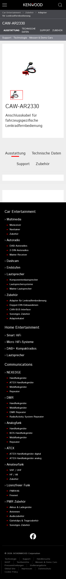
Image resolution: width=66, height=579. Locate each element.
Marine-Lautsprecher (21, 289)
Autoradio (13, 240)
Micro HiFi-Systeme (20, 342)
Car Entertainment (11, 12)
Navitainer (15, 229)
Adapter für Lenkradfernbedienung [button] (24, 14)
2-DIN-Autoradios (19, 250)
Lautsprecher (15, 274)
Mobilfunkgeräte (18, 387)
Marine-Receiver (18, 255)
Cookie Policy (11, 571)
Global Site (10, 568)
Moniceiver (15, 225)
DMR (10, 398)
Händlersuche (43, 559)
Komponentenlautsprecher (24, 280)
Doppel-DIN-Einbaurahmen (24, 305)
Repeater (15, 391)
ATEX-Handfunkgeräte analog (25, 458)
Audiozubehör (17, 516)
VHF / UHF (15, 470)
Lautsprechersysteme (21, 284)
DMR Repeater (18, 412)
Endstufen (13, 267)
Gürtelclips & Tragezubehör (24, 520)
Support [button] (6, 37)
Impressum (27, 568)
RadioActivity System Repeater (27, 417)
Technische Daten (28, 30)
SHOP (7, 562)
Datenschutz (44, 568)
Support (45, 30)
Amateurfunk (15, 464)
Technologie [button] (20, 37)
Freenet (14, 495)
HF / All (14, 474)
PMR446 (14, 491)
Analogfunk (14, 423)
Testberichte (23, 562)
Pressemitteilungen (14, 565)
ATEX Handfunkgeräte (22, 382)
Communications (18, 364)
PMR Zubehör (16, 502)
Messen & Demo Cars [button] (41, 37)
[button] (4, 5)
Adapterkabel (17, 318)
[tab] (15, 155)
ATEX (10, 448)
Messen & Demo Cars (46, 562)
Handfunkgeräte (18, 378)
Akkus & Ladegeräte (21, 507)
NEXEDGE (14, 372)
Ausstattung (11, 30)
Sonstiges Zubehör (20, 314)
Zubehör (29, 12)
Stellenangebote (38, 565)
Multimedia (14, 219)
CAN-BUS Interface (20, 309)
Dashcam (13, 261)
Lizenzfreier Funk (18, 485)
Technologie (10, 559)
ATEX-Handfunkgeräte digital (25, 454)
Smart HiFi (14, 335)
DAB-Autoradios (18, 246)
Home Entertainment (22, 327)
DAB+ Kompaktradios (21, 348)
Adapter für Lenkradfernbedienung (28, 300)
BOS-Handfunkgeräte (21, 433)
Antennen (15, 512)
